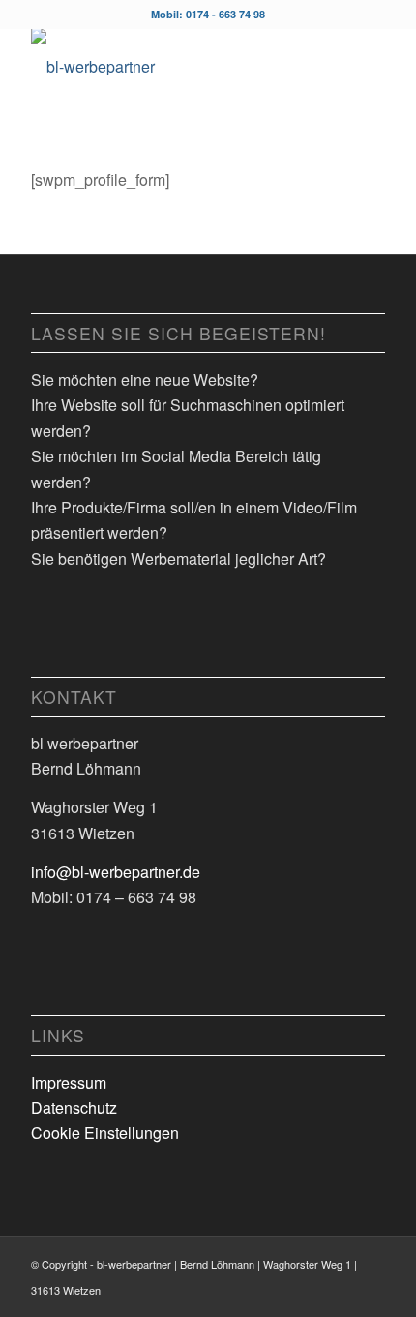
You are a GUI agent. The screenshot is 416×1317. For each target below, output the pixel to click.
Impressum (68, 1082)
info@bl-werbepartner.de (115, 872)
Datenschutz (74, 1108)
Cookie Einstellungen (105, 1133)
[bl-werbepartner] (172, 66)
